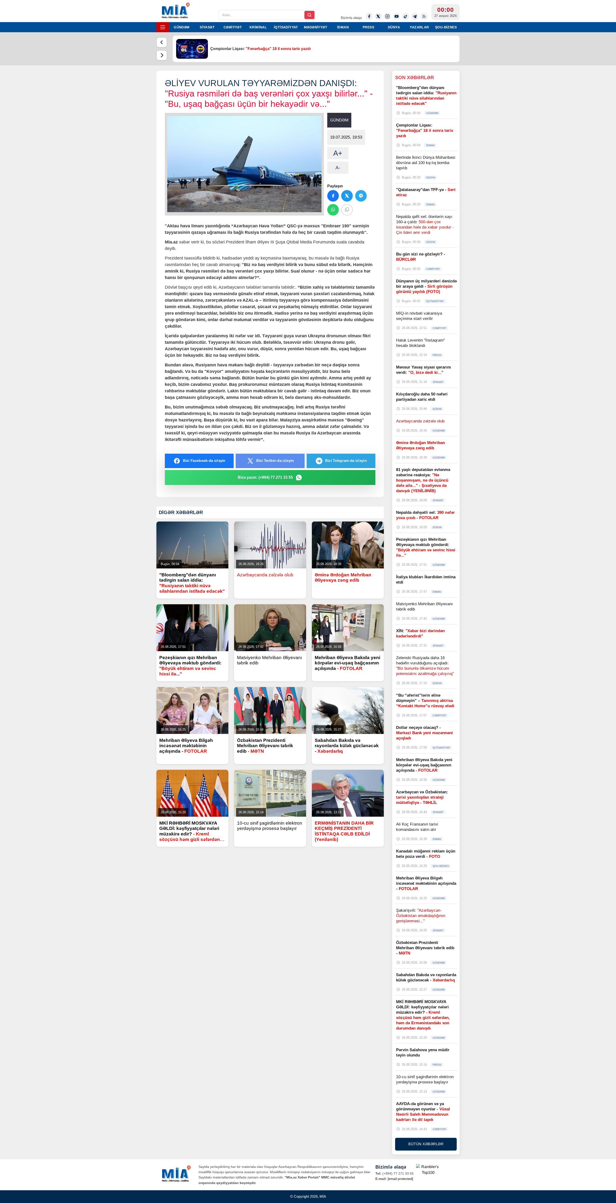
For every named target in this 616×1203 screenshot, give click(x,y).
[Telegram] (414, 16)
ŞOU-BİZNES (446, 27)
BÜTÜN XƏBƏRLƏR (425, 1144)
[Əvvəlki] (161, 42)
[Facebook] (369, 16)
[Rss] (424, 16)
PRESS (368, 27)
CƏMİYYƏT (233, 27)
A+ (337, 153)
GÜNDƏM (181, 27)
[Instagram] (387, 16)
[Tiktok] (405, 16)
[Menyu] (162, 27)
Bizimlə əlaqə (351, 18)
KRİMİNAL (258, 27)
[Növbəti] (161, 55)
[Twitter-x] (378, 16)
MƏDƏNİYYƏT (315, 27)
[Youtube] (396, 16)
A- (337, 167)
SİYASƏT (207, 27)
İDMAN (343, 27)
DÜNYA (394, 27)
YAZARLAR (419, 27)
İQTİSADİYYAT (286, 27)
